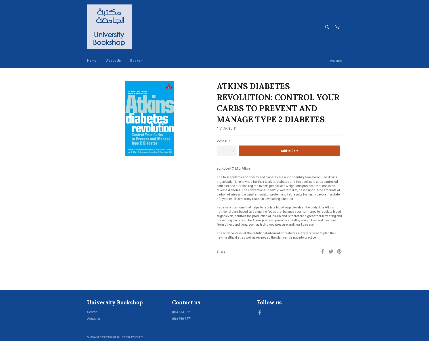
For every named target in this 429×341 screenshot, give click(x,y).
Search (92, 312)
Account (336, 60)
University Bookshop (107, 336)
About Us (113, 61)
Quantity (224, 140)
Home (92, 61)
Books (135, 61)
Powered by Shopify (132, 336)
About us (93, 318)
